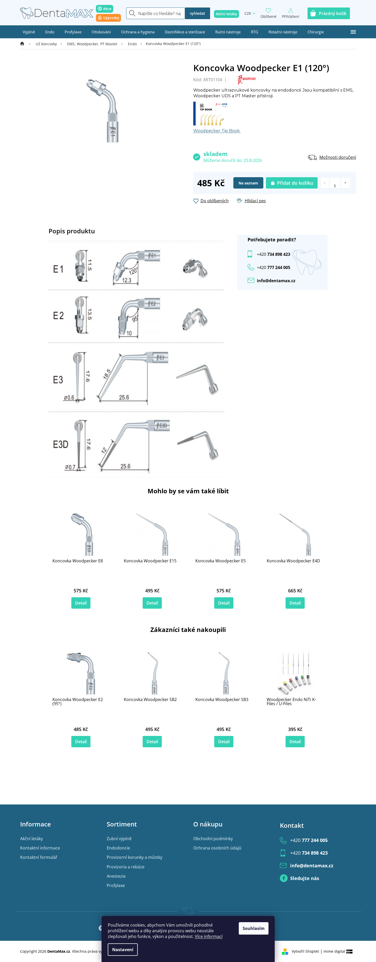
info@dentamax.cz (276, 281)
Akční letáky (31, 838)
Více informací (208, 936)
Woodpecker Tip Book (217, 130)
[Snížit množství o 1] (324, 183)
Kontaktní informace (40, 848)
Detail (81, 603)
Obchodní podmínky (213, 838)
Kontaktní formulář (38, 857)
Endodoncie (118, 848)
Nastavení (122, 949)
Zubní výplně (119, 838)
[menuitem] (29, 31)
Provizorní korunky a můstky (134, 857)
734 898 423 (273, 254)
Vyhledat (197, 13)
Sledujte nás (304, 878)
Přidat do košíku (295, 183)
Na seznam (248, 183)
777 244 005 (309, 840)
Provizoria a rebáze (125, 867)
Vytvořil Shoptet (305, 951)
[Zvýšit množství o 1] (345, 183)
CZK (247, 13)
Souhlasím (254, 928)
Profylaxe (116, 885)
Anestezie (116, 876)
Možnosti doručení (337, 157)
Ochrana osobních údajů (217, 848)
